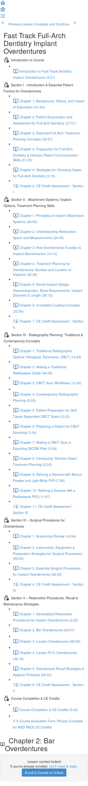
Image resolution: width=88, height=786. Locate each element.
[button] (3, 4)
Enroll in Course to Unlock (44, 772)
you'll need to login (63, 766)
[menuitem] (3, 10)
